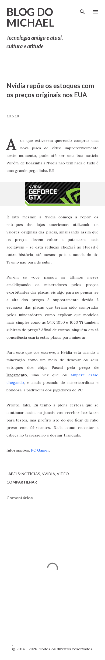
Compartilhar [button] (21, 482)
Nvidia (48, 473)
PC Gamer (40, 450)
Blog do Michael (30, 17)
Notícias (31, 473)
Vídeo (63, 473)
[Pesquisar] (82, 9)
